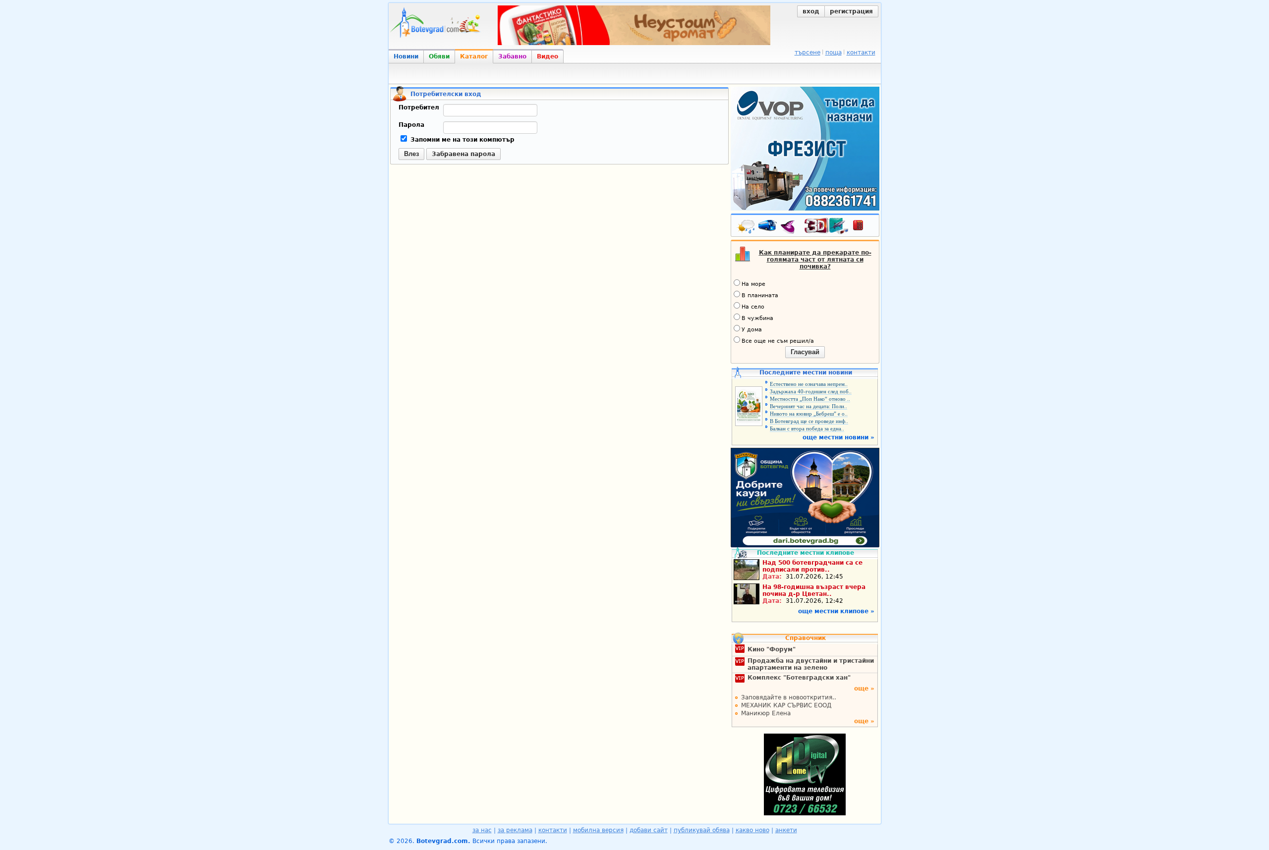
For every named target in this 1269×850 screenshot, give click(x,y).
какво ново (752, 830)
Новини (406, 56)
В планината (760, 295)
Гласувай (805, 352)
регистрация (851, 11)
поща (833, 52)
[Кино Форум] (827, 226)
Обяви (439, 56)
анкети (786, 830)
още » (864, 688)
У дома (752, 329)
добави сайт (649, 830)
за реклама (515, 830)
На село (753, 307)
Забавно (512, 56)
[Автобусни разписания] (768, 227)
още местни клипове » (836, 611)
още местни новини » (838, 437)
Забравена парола (463, 154)
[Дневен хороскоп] (790, 227)
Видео (547, 56)
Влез (411, 154)
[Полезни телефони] (863, 227)
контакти (861, 52)
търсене (807, 52)
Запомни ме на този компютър (461, 139)
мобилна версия (598, 830)
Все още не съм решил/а (778, 341)
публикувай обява (702, 830)
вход (811, 11)
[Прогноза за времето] (746, 227)
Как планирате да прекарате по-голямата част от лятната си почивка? (815, 259)
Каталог (474, 56)
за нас (482, 830)
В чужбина (757, 318)
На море (753, 284)
